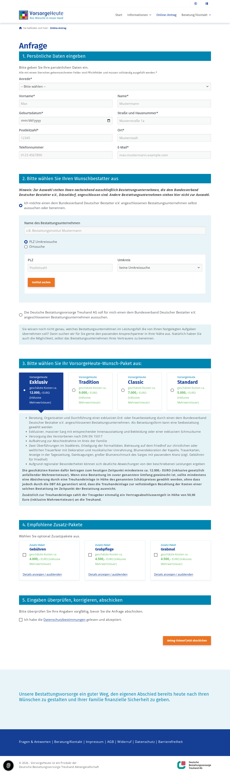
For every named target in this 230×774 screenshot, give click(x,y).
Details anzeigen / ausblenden (42, 574)
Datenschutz (145, 741)
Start (118, 15)
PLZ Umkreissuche (43, 241)
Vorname (27, 96)
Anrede (25, 79)
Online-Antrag (166, 15)
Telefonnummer (31, 147)
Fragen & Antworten (35, 741)
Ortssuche (37, 246)
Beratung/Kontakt (194, 15)
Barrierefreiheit (170, 741)
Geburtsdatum (31, 113)
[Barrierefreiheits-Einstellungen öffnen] (195, 3)
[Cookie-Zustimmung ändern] (8, 766)
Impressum (95, 741)
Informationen (137, 15)
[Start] (41, 15)
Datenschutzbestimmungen (64, 619)
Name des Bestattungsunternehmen (52, 223)
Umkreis (124, 260)
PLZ (30, 260)
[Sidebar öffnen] (206, 3)
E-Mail (123, 147)
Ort (121, 130)
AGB (110, 741)
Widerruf (124, 741)
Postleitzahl (28, 130)
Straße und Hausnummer (138, 113)
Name (123, 96)
